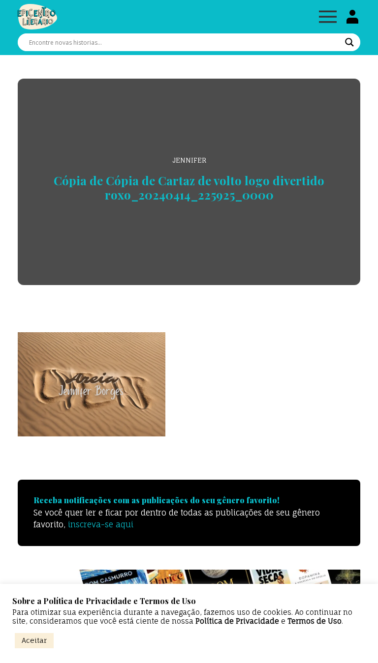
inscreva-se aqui (100, 524)
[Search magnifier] (349, 42)
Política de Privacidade (237, 621)
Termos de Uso (314, 621)
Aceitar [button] (34, 640)
